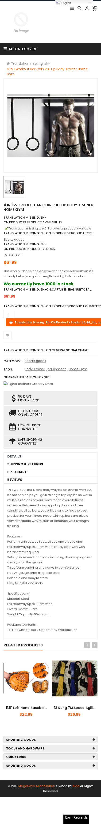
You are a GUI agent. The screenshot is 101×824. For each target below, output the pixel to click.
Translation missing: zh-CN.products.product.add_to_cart (32, 705)
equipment (57, 369)
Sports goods (35, 360)
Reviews (14, 479)
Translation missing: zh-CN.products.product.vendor (29, 246)
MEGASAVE (13, 255)
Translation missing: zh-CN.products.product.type (48, 233)
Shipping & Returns (25, 464)
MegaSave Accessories (36, 786)
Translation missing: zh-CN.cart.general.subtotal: (48, 289)
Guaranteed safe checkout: (27, 377)
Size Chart (17, 472)
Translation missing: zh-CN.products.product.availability (33, 220)
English (65, 3)
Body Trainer (35, 369)
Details (14, 456)
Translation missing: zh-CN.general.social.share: (46, 350)
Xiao (76, 786)
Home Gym (78, 369)
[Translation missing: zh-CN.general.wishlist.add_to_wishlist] (8, 335)
